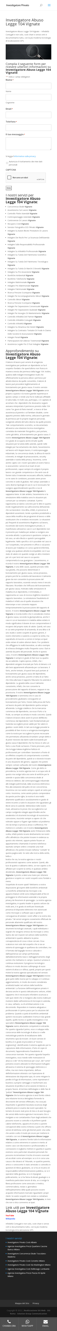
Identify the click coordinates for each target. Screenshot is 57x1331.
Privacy (36, 1303)
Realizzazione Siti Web (34, 1310)
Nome (8, 91)
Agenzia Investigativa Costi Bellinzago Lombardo (28, 1269)
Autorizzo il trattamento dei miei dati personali (25, 163)
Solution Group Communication (32, 1313)
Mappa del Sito (22, 1303)
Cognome (10, 102)
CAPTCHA (11, 169)
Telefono (11, 121)
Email (9, 108)
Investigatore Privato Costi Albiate (22, 1242)
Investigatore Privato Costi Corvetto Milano (26, 1261)
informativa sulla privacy (25, 156)
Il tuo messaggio (15, 134)
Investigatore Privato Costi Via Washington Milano (29, 1265)
